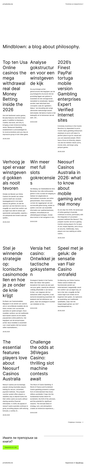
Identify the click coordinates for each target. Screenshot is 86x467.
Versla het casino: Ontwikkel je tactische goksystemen (42, 261)
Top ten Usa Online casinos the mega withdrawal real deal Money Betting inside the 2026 (15, 86)
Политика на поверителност (74, 4)
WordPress (79, 463)
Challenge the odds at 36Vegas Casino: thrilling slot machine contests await (42, 360)
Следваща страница (75, 422)
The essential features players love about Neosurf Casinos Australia (15, 360)
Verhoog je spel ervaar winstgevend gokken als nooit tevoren (14, 175)
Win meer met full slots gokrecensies (42, 172)
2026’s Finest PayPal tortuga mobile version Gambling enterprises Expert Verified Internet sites (69, 91)
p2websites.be (8, 4)
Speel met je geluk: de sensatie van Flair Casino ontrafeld (70, 261)
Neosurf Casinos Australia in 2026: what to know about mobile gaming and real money (70, 183)
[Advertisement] (43, 26)
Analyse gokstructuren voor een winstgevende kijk (42, 73)
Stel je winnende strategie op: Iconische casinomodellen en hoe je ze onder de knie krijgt (15, 272)
